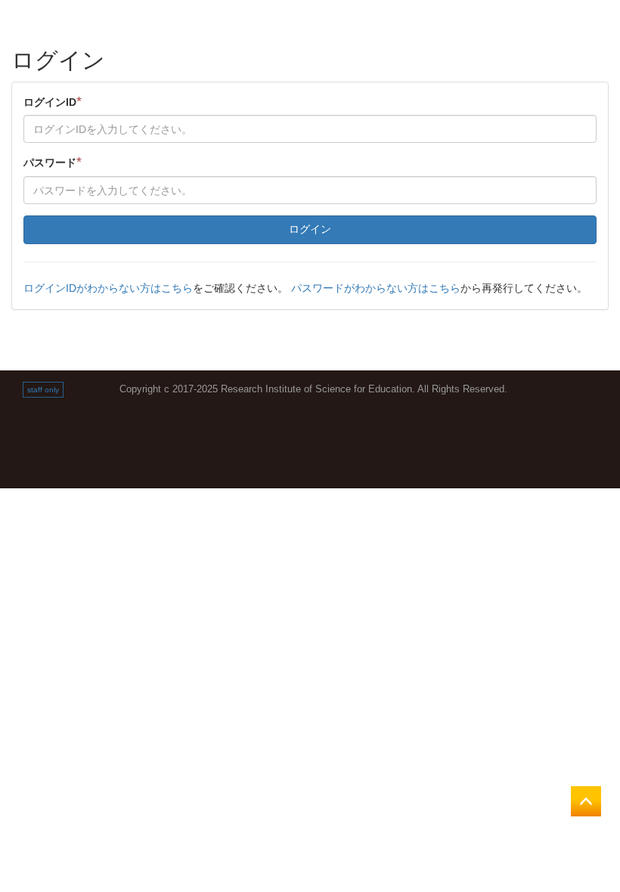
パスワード (52, 161)
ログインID (52, 101)
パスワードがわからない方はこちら (375, 288)
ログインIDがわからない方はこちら (108, 288)
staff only (43, 390)
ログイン (310, 229)
